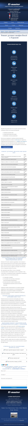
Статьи (13, 25)
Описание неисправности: (6, 378)
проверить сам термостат (22, 141)
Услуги (6, 25)
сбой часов (17, 139)
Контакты (17, 28)
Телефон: (3, 374)
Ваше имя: (3, 370)
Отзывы (10, 28)
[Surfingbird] (7, 365)
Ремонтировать (6, 147)
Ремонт (2, 31)
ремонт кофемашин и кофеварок (14, 402)
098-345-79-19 (15, 15)
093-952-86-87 (15, 14)
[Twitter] (2, 365)
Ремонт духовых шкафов (14, 31)
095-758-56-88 (15, 16)
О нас (12, 22)
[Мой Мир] (3, 365)
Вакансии (21, 25)
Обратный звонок (14, 18)
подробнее (21, 420)
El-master (14, 392)
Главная (5, 22)
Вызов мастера (14, 19)
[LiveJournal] (4, 365)
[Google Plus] (6, 365)
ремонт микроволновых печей (14, 401)
